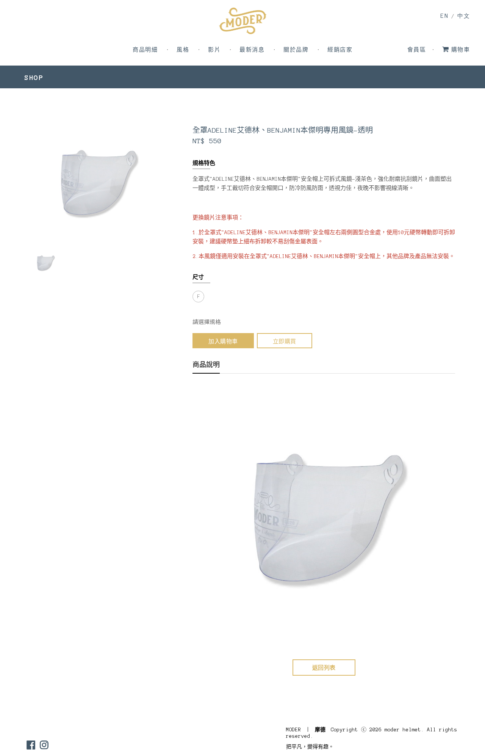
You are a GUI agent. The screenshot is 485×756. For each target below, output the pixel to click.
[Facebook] (31, 745)
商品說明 (206, 365)
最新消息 (251, 50)
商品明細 (145, 50)
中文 (463, 16)
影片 (214, 50)
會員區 (416, 50)
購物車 (460, 50)
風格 (183, 50)
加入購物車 (223, 341)
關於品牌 (295, 50)
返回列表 (324, 668)
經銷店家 (339, 50)
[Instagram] (44, 745)
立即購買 (284, 341)
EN (444, 16)
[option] (45, 262)
